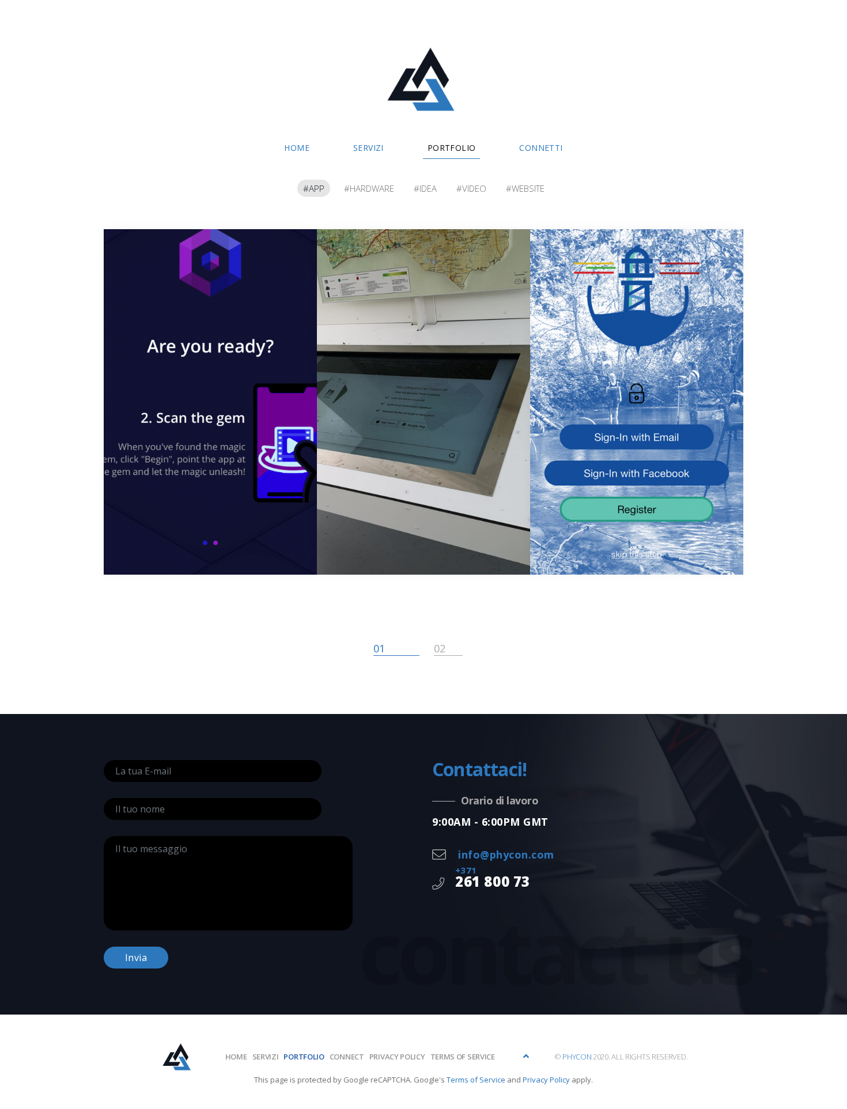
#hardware (369, 188)
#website (525, 188)
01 (379, 648)
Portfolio (452, 147)
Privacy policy (397, 1056)
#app (313, 188)
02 (439, 648)
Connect (347, 1056)
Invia (136, 957)
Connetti (540, 147)
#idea (425, 188)
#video (471, 188)
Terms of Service (462, 1056)
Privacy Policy (546, 1079)
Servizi (368, 147)
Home (296, 147)
